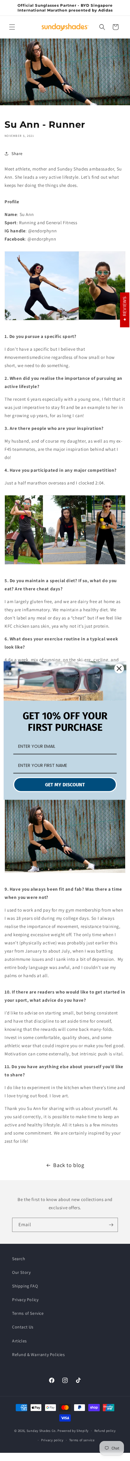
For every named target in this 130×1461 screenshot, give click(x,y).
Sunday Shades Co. (42, 1431)
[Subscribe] (111, 1225)
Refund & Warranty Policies (38, 1354)
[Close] (119, 668)
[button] (12, 27)
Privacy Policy (25, 1299)
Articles (19, 1341)
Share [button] (17, 153)
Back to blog (68, 1165)
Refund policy (105, 1431)
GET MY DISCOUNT (65, 784)
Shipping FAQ (25, 1286)
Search (18, 1258)
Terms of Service (28, 1313)
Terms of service (82, 1440)
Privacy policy (52, 1440)
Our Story (21, 1272)
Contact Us (23, 1327)
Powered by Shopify (73, 1431)
